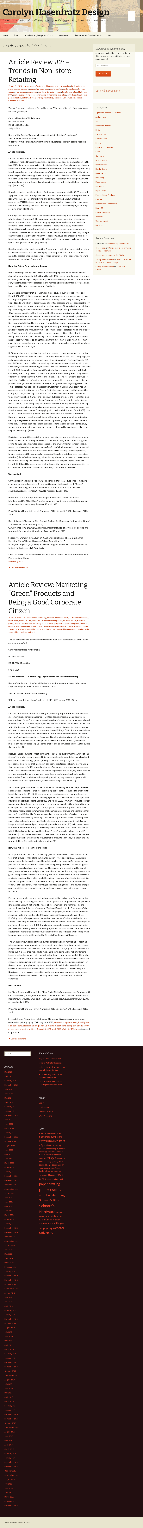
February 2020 (10, 1267)
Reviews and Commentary (47, 86)
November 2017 (11, 1366)
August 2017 (9, 1379)
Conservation (31, 617)
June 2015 (8, 1488)
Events (98, 143)
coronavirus (13, 620)
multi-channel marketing (36, 95)
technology (49, 98)
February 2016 (10, 1453)
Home (5, 35)
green (10, 623)
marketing (73, 92)
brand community (81, 617)
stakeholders (14, 632)
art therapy (43, 1152)
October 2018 (10, 1323)
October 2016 (10, 1423)
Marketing (31, 86)
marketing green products (27, 626)
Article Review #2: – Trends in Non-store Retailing (39, 71)
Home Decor (101, 173)
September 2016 (11, 1427)
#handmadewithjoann (50, 1136)
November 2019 (11, 1280)
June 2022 (8, 1150)
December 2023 (11, 1115)
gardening (55, 1162)
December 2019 (11, 1275)
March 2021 (9, 1215)
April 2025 (8, 1076)
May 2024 (8, 1098)
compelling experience (39, 89)
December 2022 (11, 1137)
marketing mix (19, 95)
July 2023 (8, 1119)
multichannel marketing (56, 95)
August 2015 (9, 1479)
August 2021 (9, 1193)
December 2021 (11, 1176)
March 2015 (9, 1497)
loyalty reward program (52, 623)
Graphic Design (102, 160)
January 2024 (9, 1111)
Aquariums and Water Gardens (108, 112)
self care (59, 1212)
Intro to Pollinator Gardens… (51, 1063)
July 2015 (8, 1484)
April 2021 (8, 1210)
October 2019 (10, 1284)
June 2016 (8, 1436)
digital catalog (56, 89)
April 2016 (8, 1445)
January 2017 (9, 1410)
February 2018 (10, 1353)
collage (51, 1158)
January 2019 (9, 1314)
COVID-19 (23, 620)
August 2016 (9, 1432)
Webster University (16, 100)
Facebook (81, 620)
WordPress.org (45, 1116)
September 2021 (11, 1189)
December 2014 (11, 1505)
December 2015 (11, 1462)
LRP (64, 623)
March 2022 (9, 1163)
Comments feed (46, 1111)
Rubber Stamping (103, 212)
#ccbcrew (57, 1133)
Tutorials (99, 216)
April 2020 (8, 1258)
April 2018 (8, 1345)
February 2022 (10, 1167)
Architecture (101, 117)
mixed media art (53, 1179)
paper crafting (49, 1184)
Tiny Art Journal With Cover (50, 1058)
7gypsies (45, 1145)
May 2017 (8, 1392)
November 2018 (11, 1319)
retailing (40, 98)
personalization (14, 98)
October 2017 (10, 1371)
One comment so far (19, 567)
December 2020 (11, 1228)
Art (97, 121)
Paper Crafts (101, 190)
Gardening (100, 156)
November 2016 (11, 1419)
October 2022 (10, 1141)
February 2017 (10, 1406)
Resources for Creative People (88, 35)
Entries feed (44, 1107)
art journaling (60, 1149)
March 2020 (9, 1262)
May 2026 (8, 1072)
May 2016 (8, 1440)
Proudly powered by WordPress (16, 1522)
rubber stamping (53, 1195)
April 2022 (8, 1158)
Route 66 (99, 208)
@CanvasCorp (55, 1145)
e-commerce (20, 92)
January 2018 (9, 1358)
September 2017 (11, 1375)
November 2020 (11, 1232)
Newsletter (64, 35)
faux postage (47, 1162)
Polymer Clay (101, 199)
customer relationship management (47, 620)
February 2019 (10, 1310)
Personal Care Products (105, 195)
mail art (61, 1165)
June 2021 (8, 1202)
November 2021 (11, 1180)
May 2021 (8, 1206)
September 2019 (11, 1288)
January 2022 (9, 1171)
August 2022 (9, 1145)
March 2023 (9, 1128)
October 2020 (10, 1236)
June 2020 (8, 1249)
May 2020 (8, 1254)
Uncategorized (102, 221)
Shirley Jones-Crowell (105, 259)
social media (83, 629)
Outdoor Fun (101, 186)
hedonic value (55, 92)
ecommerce (32, 92)
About (16, 35)
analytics (66, 86)
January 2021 (9, 1223)
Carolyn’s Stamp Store (108, 90)
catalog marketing (21, 89)
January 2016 (9, 1458)
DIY (56, 1158)
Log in (41, 1103)
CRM (29, 620)
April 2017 (8, 1397)
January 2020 (9, 1271)
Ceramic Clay (101, 134)
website (80, 98)
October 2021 (10, 1184)
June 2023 (8, 1124)
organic (70, 626)
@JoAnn (42, 1149)
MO (61, 1179)
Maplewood (43, 1168)
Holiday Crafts (101, 169)
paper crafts (49, 1189)
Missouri (51, 1175)
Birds (98, 130)
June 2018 (8, 1336)
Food (98, 151)
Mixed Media (101, 182)
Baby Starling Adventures (118, 243)
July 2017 (8, 1384)
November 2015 (11, 1466)
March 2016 (9, 1449)
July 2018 (8, 1332)
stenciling (55, 1223)
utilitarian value (61, 98)
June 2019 (8, 1301)
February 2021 (10, 1219)
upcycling (47, 1228)
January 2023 (9, 1132)
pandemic (78, 626)
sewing (41, 1216)
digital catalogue (70, 89)
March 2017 (9, 1401)
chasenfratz (101, 248)
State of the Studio (116, 255)
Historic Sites (101, 164)
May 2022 (8, 1154)
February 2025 (10, 1080)
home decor (51, 1165)
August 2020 (9, 1245)
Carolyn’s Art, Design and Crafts (39, 35)
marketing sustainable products (52, 626)
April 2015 (8, 1492)
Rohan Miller (30, 629)
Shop (110, 35)
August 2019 (9, 1293)
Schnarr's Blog (49, 1200)
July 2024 (8, 1089)
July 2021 (8, 1197)
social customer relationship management (59, 629)
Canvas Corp (51, 1152)
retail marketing (29, 98)
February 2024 (10, 1106)
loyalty (65, 92)
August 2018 (9, 1327)
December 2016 (11, 1414)
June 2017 (8, 1388)
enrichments (43, 92)
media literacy (59, 1171)
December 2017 (11, 1362)
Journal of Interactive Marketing (27, 623)
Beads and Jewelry (103, 125)
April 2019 (8, 1306)
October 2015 (10, 1471)
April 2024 (8, 1102)
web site (72, 98)
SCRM (38, 629)
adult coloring (51, 1149)
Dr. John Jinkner (69, 620)
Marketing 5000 (15, 561)
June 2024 (8, 1093)
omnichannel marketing (77, 95)
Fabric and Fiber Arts (104, 147)
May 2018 (8, 1340)
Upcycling (100, 225)
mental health (43, 1175)
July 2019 (8, 1297)
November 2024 (11, 1085)
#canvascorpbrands (46, 1133)
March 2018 (9, 1349)
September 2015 (11, 1475)
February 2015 (10, 1501)
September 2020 (11, 1241)
